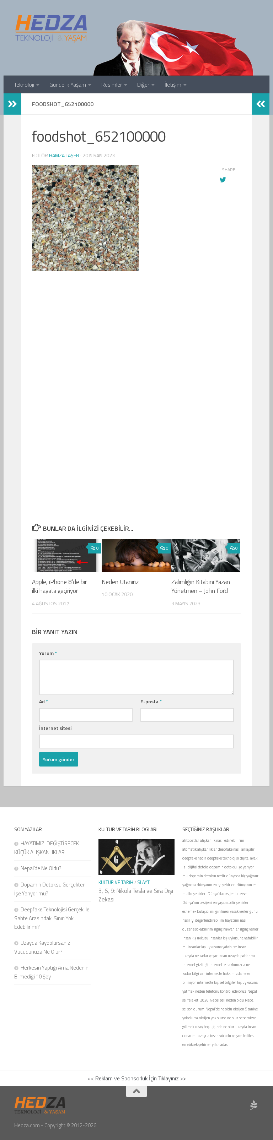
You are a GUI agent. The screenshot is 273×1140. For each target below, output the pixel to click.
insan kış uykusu (195, 938)
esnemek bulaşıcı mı (198, 911)
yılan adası (220, 1044)
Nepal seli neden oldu (227, 1000)
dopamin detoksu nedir (207, 876)
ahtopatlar (190, 840)
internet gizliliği (195, 964)
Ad (43, 701)
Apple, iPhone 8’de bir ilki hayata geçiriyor (59, 586)
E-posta (151, 701)
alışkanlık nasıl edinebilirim (222, 840)
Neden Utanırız (120, 582)
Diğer (143, 84)
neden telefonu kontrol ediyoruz (220, 991)
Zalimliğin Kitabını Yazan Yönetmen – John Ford (200, 586)
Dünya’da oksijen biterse (227, 893)
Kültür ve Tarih (115, 882)
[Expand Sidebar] (12, 104)
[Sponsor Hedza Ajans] (254, 1105)
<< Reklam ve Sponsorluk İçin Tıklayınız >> (136, 1078)
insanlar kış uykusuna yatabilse (212, 947)
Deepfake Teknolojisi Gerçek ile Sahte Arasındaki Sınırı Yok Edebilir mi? (52, 918)
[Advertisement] (136, 355)
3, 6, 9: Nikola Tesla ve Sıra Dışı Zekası (135, 895)
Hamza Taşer (64, 155)
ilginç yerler (249, 929)
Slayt (143, 882)
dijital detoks (198, 867)
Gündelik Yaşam (67, 84)
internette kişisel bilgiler (216, 982)
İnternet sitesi (55, 728)
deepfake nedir (194, 858)
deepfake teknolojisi (223, 858)
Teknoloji (24, 84)
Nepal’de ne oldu (218, 1009)
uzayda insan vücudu (214, 1035)
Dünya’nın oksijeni (197, 902)
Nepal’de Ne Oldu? (41, 868)
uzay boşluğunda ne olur (214, 1027)
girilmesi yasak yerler (231, 911)
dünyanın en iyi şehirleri (216, 885)
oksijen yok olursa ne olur (218, 1018)
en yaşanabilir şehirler (230, 902)
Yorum (48, 653)
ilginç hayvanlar (226, 929)
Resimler (111, 84)
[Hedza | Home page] (51, 28)
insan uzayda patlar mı (237, 956)
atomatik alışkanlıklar (199, 849)
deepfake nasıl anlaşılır (236, 849)
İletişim (173, 84)
